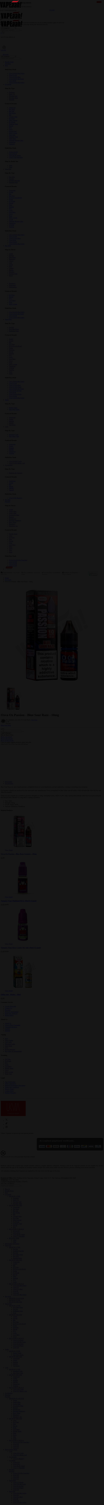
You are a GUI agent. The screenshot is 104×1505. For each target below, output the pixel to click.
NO (1, 19)
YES (1, 17)
